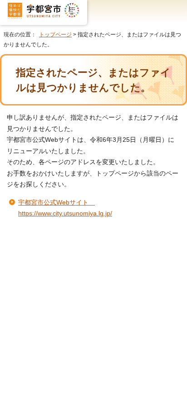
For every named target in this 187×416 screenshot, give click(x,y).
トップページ (55, 34)
